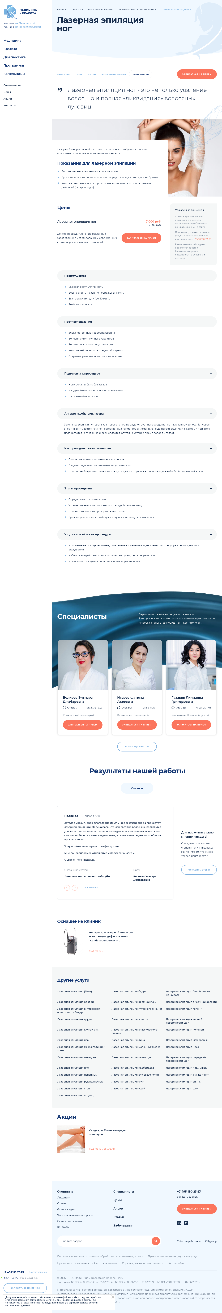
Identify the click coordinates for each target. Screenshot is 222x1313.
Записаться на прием (25, 1288)
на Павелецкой (25, 23)
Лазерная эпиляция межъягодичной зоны (81, 1048)
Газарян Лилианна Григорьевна (187, 700)
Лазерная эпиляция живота (130, 1019)
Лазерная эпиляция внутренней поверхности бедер (78, 1010)
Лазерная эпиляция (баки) (74, 991)
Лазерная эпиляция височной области (191, 1001)
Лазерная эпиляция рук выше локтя (135, 1074)
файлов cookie (88, 1302)
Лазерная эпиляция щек (182, 1088)
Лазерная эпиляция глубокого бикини (137, 1008)
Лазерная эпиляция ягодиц (75, 1095)
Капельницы (14, 73)
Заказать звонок (38, 1272)
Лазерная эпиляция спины (183, 1081)
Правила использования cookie (77, 1263)
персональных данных (17, 1305)
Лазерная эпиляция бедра (129, 991)
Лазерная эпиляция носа (182, 1047)
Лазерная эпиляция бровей (75, 1001)
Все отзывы (91, 888)
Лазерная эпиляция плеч (73, 1067)
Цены (7, 92)
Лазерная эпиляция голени (184, 1008)
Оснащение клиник (69, 1221)
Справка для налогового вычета (142, 1263)
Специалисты (12, 85)
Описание (63, 74)
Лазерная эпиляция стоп (73, 1088)
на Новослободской (28, 26)
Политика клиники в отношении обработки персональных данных (100, 1256)
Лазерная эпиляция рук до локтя (187, 1074)
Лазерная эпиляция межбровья (187, 1040)
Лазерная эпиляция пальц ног (77, 1057)
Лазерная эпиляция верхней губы (87, 876)
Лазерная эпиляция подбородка (133, 1067)
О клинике (65, 1191)
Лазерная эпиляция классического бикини (134, 1031)
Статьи (118, 1217)
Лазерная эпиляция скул (128, 1081)
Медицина (12, 40)
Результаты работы (113, 74)
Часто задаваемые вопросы (75, 1215)
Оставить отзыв (199, 870)
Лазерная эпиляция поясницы (77, 1074)
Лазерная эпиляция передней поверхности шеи (186, 1059)
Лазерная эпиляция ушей (128, 1088)
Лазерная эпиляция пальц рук (131, 1057)
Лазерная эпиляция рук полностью (80, 1081)
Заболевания (123, 1225)
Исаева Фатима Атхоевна (130, 700)
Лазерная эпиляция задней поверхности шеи (184, 1021)
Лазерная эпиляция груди (74, 1019)
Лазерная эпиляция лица (128, 1040)
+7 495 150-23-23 (13, 1272)
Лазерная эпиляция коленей (185, 1029)
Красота (10, 48)
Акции (7, 99)
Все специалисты (137, 746)
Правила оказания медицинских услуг (173, 1256)
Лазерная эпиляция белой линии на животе (188, 993)
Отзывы (72, 707)
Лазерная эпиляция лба (73, 1040)
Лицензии (63, 1197)
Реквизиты (110, 1263)
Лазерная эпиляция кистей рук (77, 1029)
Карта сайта (176, 1263)
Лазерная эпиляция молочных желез (136, 1047)
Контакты (9, 105)
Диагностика (14, 57)
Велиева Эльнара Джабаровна (78, 700)
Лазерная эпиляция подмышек (186, 1067)
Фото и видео (66, 1209)
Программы (13, 65)
